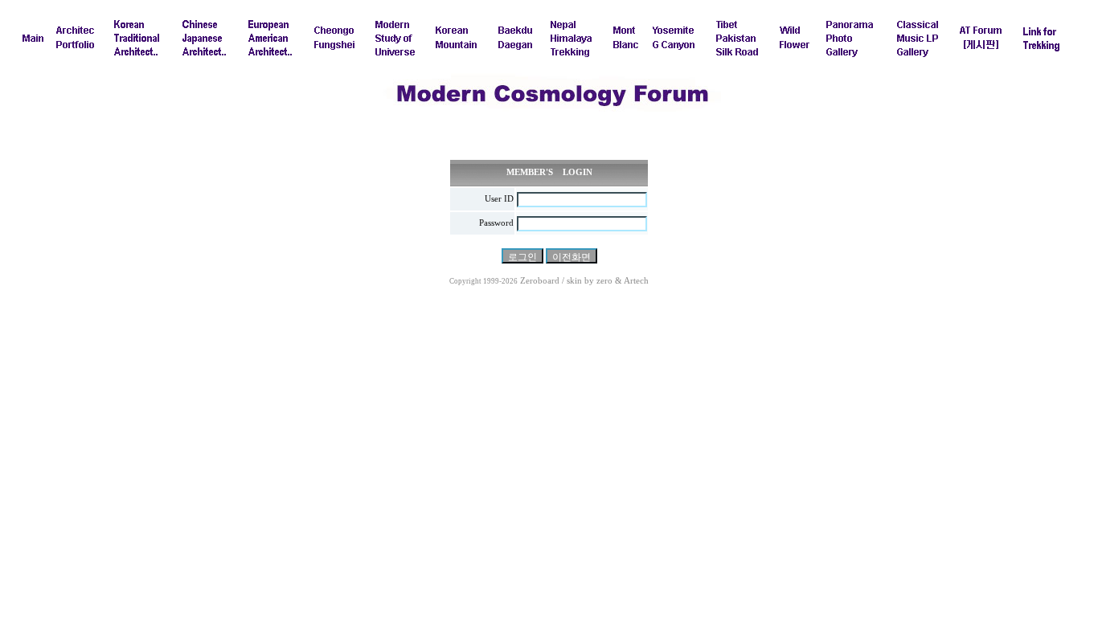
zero (604, 280)
